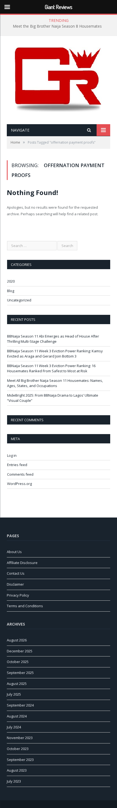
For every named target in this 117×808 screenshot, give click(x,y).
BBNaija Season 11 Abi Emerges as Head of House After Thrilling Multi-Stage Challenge (53, 339)
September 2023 (20, 759)
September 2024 (20, 705)
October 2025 (18, 661)
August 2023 (17, 770)
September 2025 (20, 672)
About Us (14, 551)
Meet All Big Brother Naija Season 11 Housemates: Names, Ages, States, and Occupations (55, 383)
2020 (11, 281)
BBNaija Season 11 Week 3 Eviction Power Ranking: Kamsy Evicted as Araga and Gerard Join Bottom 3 (55, 353)
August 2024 (17, 716)
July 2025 (14, 694)
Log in (12, 455)
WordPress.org (19, 483)
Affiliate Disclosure (22, 562)
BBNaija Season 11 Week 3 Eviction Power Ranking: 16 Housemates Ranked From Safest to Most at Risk (51, 368)
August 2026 (17, 640)
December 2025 (19, 651)
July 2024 (14, 727)
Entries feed (17, 464)
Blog (10, 290)
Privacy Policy (18, 595)
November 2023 (20, 737)
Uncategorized (19, 300)
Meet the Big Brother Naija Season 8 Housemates (57, 26)
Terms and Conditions (25, 605)
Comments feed (20, 474)
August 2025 (17, 683)
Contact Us (15, 573)
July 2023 (14, 781)
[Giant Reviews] (58, 81)
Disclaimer (15, 584)
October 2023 (18, 748)
